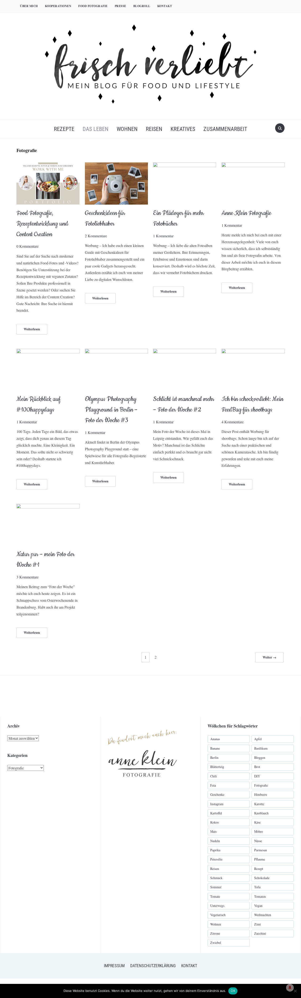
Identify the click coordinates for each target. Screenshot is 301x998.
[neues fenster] (142, 724)
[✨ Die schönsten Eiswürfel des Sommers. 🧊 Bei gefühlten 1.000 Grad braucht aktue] (20, 696)
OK (233, 991)
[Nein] (295, 991)
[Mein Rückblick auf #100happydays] (47, 351)
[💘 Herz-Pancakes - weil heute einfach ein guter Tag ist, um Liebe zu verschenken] (267, 696)
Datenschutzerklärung (153, 965)
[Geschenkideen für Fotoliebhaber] (116, 165)
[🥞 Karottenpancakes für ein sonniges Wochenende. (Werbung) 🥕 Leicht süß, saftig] (144, 696)
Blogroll (141, 6)
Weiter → (269, 657)
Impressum (114, 965)
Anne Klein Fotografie (246, 213)
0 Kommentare (27, 246)
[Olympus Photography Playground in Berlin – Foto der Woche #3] (116, 351)
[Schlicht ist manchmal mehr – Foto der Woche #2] (184, 351)
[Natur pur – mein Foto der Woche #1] (47, 506)
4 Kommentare (233, 421)
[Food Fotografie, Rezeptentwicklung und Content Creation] (47, 165)
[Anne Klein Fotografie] (253, 165)
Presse (120, 6)
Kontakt (164, 6)
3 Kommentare (27, 576)
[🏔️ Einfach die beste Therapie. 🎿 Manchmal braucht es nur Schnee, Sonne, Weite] (226, 696)
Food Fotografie (93, 6)
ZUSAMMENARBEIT (225, 129)
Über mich (29, 6)
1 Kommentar (163, 235)
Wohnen (127, 129)
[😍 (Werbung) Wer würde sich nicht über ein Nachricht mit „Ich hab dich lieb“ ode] (102, 696)
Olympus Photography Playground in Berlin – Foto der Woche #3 (111, 409)
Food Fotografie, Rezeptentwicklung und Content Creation (42, 223)
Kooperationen (58, 6)
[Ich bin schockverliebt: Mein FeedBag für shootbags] (253, 351)
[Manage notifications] (290, 987)
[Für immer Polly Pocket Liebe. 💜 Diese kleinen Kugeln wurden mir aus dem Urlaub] (61, 696)
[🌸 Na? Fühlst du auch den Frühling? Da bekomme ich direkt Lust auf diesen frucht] (185, 696)
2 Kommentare (96, 235)
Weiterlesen (32, 329)
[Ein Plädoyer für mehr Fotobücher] (184, 165)
